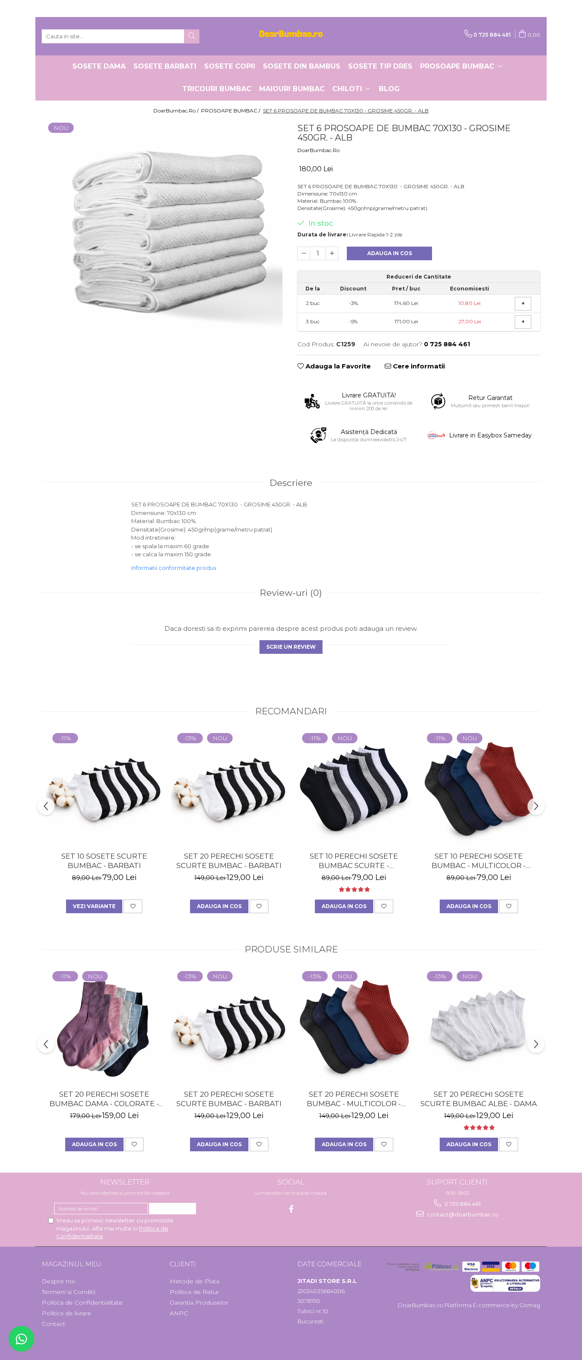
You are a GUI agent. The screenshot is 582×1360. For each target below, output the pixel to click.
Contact (53, 1324)
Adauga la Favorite (337, 366)
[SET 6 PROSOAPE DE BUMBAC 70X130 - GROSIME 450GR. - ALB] (163, 240)
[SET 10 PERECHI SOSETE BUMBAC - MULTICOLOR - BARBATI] (479, 789)
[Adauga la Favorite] (133, 906)
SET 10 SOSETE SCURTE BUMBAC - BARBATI (104, 861)
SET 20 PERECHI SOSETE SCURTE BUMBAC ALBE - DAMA (479, 1099)
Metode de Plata (194, 1281)
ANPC (179, 1313)
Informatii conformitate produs (173, 567)
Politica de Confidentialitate (82, 1302)
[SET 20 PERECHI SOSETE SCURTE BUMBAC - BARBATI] (229, 789)
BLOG (389, 89)
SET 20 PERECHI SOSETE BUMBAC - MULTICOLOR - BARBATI (354, 1099)
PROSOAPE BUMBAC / (231, 110)
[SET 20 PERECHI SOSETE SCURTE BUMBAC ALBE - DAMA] (479, 1027)
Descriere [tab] (291, 482)
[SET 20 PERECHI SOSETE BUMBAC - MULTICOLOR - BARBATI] (354, 1027)
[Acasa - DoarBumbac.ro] (291, 36)
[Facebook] (291, 1209)
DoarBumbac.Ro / (176, 110)
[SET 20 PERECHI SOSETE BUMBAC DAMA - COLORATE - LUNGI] (104, 1027)
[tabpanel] (163, 240)
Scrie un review (291, 647)
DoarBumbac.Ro (318, 150)
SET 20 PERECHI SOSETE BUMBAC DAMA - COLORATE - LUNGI (104, 1099)
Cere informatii (418, 366)
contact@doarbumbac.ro (462, 1214)
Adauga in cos (389, 253)
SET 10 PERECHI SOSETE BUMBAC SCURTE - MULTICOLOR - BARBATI (353, 861)
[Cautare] (191, 36)
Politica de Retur (194, 1292)
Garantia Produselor (199, 1302)
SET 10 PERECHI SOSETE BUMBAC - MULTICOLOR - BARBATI (479, 861)
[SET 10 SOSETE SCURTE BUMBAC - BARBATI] (104, 789)
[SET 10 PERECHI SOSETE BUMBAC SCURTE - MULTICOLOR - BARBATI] (354, 789)
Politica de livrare (66, 1313)
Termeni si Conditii (68, 1292)
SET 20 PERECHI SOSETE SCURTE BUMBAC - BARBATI (229, 861)
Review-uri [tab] (291, 592)
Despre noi (58, 1281)
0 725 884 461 (462, 1203)
